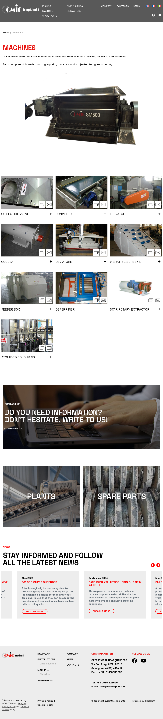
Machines (17, 32)
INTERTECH (150, 701)
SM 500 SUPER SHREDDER (39, 582)
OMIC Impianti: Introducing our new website (115, 583)
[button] (153, 565)
